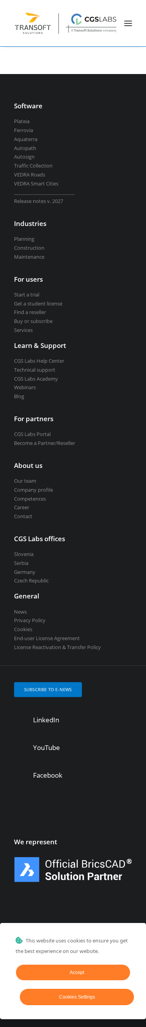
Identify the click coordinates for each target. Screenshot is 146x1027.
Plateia (22, 121)
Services (23, 330)
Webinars (25, 387)
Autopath (25, 148)
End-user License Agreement (47, 638)
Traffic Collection (33, 165)
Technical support (34, 369)
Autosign (24, 156)
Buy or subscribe (33, 321)
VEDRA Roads (29, 174)
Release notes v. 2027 (38, 201)
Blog (19, 396)
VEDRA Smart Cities (36, 183)
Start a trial (26, 294)
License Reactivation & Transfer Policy (57, 647)
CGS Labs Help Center (39, 360)
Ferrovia (23, 130)
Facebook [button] (47, 775)
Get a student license (38, 303)
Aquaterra (25, 139)
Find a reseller (30, 312)
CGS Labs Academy (36, 378)
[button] (128, 23)
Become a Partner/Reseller (44, 442)
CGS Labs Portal (32, 434)
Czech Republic (31, 580)
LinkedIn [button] (46, 719)
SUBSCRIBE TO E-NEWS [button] (48, 689)
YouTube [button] (46, 747)
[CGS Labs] (66, 23)
